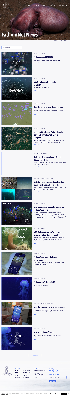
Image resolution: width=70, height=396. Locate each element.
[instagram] (50, 370)
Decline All (57, 393)
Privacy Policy (8, 394)
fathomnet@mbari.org (40, 370)
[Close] (68, 393)
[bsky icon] (57, 370)
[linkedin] (53, 370)
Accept (64, 393)
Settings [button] (51, 393)
